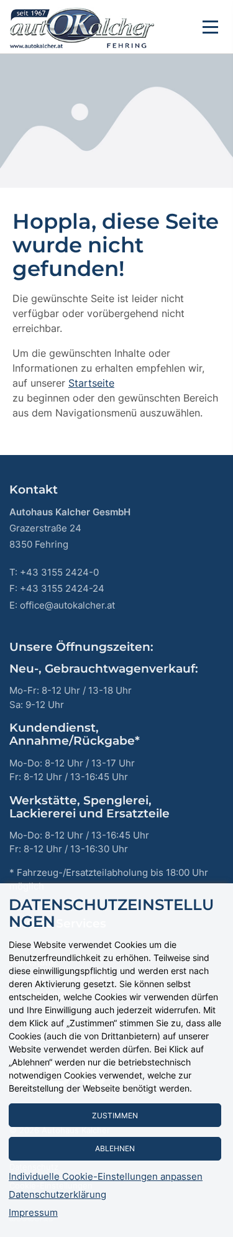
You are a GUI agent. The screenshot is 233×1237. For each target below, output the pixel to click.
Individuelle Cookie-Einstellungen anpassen (106, 1176)
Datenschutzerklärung (57, 1194)
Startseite (91, 383)
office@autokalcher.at (67, 605)
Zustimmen (115, 1115)
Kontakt (33, 489)
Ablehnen (115, 1148)
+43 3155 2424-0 (59, 572)
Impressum (33, 1212)
